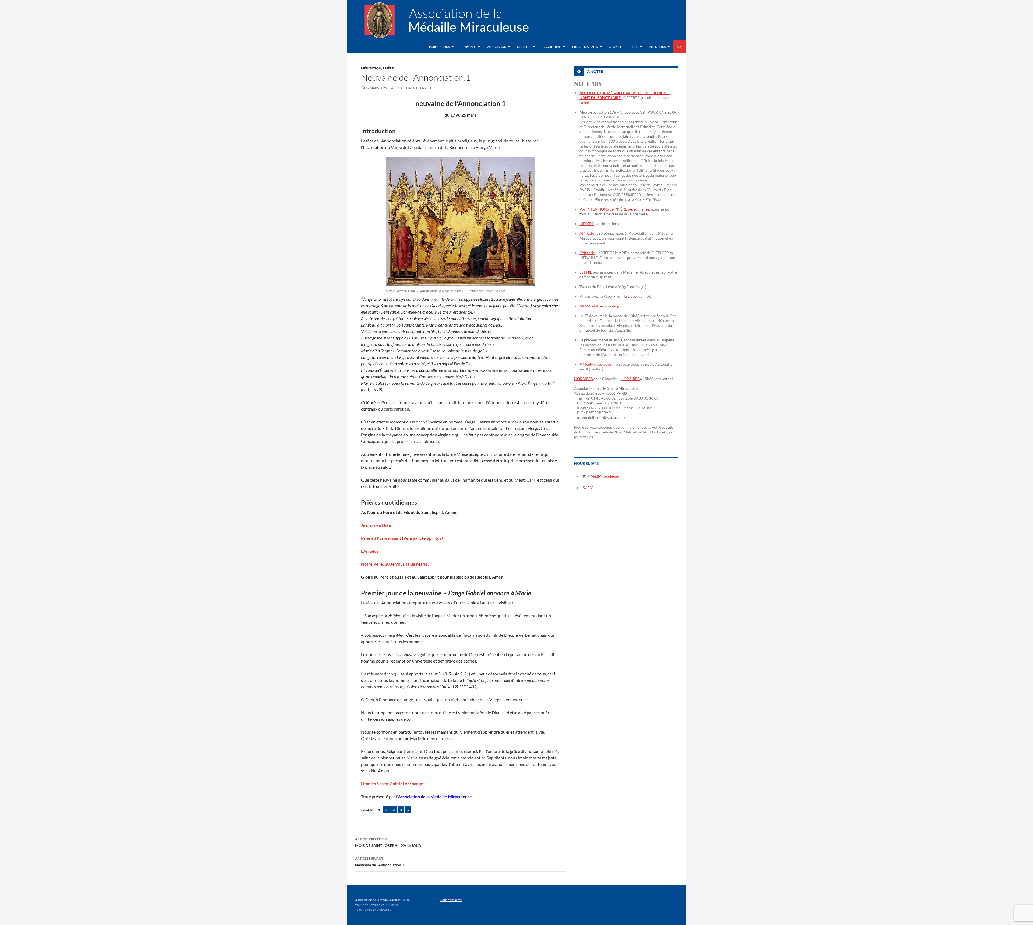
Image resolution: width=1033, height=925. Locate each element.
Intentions (657, 46)
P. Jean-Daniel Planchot (414, 88)
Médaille (524, 46)
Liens (634, 46)
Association (496, 46)
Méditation (371, 68)
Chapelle (616, 46)
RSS (589, 487)
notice (589, 102)
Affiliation (587, 233)
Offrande (587, 252)
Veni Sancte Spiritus (422, 538)
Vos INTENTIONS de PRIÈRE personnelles (614, 209)
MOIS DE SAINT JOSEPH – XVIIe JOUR (388, 842)
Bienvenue (468, 46)
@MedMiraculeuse (595, 364)
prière (388, 68)
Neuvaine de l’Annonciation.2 (379, 861)
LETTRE (585, 272)
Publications (439, 46)
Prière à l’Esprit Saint (381, 538)
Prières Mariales (585, 46)
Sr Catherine (551, 46)
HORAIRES (583, 378)
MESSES (586, 223)
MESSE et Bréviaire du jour (601, 306)
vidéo (632, 296)
